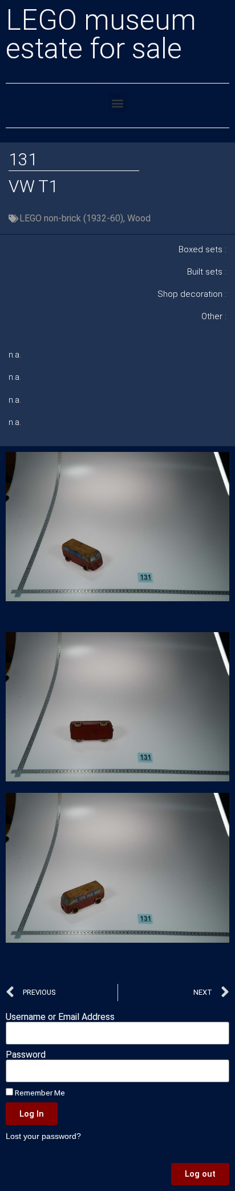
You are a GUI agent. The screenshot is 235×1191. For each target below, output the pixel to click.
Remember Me (39, 1092)
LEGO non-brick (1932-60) (71, 218)
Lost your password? (43, 1136)
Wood (139, 218)
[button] (117, 102)
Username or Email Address (60, 1017)
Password (26, 1054)
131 (23, 159)
